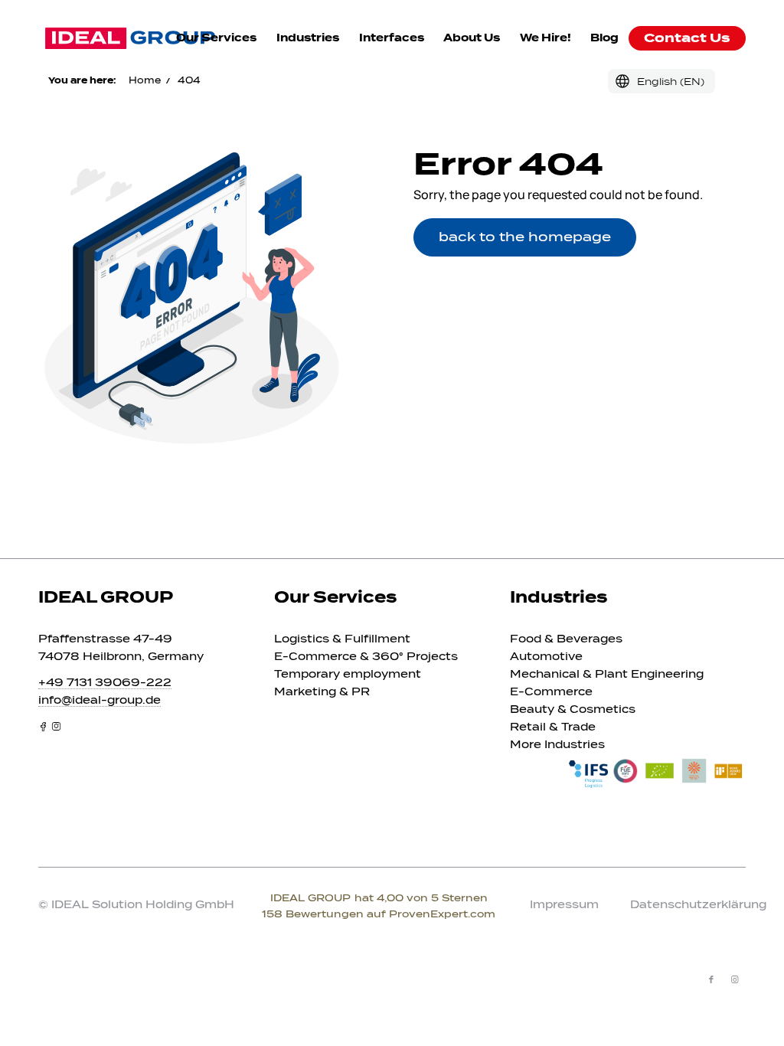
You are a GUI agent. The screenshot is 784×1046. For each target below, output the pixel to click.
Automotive (546, 656)
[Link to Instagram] (734, 979)
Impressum (564, 904)
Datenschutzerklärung (698, 904)
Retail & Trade (553, 727)
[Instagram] (56, 726)
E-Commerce (551, 692)
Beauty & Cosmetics (572, 709)
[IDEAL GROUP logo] (130, 38)
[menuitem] (216, 38)
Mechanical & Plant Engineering (607, 674)
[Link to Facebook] (711, 979)
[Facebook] (43, 726)
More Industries (557, 744)
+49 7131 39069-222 (105, 682)
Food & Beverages (566, 639)
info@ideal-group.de (99, 700)
